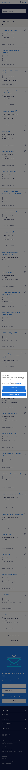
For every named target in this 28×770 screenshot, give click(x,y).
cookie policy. (18, 383)
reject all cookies (14, 390)
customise (14, 387)
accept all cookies (14, 394)
